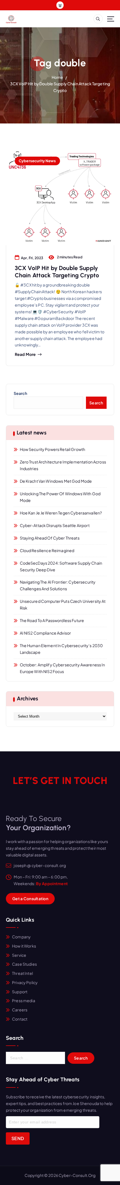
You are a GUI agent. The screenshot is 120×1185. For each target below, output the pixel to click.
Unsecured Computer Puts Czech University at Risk (63, 604)
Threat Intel (22, 973)
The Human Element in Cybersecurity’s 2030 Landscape (61, 649)
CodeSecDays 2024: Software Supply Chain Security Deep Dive (61, 566)
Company (21, 936)
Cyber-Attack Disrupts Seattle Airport (55, 525)
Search (20, 393)
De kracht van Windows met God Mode (56, 481)
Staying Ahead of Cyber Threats (50, 537)
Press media (23, 1000)
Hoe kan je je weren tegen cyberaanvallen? (61, 512)
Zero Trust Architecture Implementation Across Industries (63, 465)
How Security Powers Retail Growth (52, 449)
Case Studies (24, 964)
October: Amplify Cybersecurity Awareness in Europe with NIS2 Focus (62, 668)
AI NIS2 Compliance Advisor (45, 632)
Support (19, 991)
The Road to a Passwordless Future (52, 620)
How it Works (24, 945)
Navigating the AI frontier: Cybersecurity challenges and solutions (58, 585)
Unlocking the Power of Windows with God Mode (60, 497)
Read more (25, 354)
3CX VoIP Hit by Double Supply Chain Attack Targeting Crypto (57, 271)
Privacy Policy (25, 982)
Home (57, 77)
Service (19, 955)
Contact (19, 1018)
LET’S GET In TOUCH (60, 780)
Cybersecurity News (37, 160)
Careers (19, 1009)
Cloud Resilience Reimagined (47, 550)
